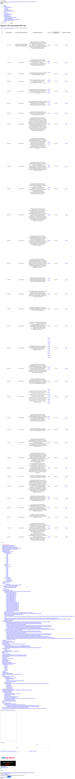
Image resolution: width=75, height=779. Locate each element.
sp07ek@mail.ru (5, 774)
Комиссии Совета (7, 13)
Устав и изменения (7, 10)
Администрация (6, 15)
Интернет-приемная (21, 1)
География (6, 9)
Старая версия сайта (28, 1)
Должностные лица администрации (10, 17)
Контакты (5, 21)
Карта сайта (34, 1)
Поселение (5, 6)
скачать (49, 61)
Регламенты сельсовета (8, 14)
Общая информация (7, 7)
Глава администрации (8, 18)
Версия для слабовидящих (13, 1)
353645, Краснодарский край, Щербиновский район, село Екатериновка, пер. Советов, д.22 (19, 772)
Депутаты (6, 12)
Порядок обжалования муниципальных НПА (12, 19)
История (5, 8)
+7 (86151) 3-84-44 (7, 773)
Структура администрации (9, 20)
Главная (4, 5)
